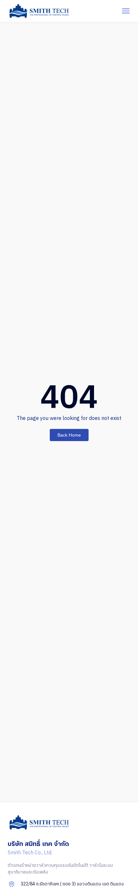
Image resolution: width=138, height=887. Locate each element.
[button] (125, 11)
